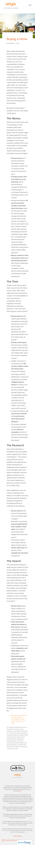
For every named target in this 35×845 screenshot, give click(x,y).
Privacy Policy (17, 836)
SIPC (19, 791)
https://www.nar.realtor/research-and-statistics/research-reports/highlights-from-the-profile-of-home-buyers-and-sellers (19, 719)
